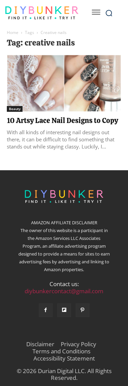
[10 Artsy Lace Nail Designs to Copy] (64, 83)
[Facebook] (46, 310)
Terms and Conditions (61, 351)
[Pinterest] (82, 310)
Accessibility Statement (64, 358)
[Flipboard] (64, 310)
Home (12, 32)
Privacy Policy (78, 344)
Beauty (14, 108)
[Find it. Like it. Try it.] (41, 12)
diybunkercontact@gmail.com (64, 291)
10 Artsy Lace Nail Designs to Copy (62, 120)
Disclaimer (40, 344)
